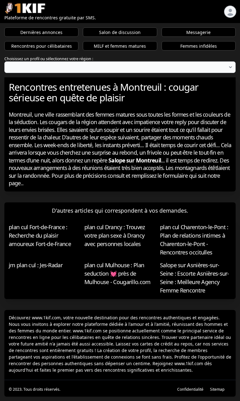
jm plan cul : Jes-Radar (35, 265)
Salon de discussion (120, 32)
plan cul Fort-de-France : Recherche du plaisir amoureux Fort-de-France (40, 235)
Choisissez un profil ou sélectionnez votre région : (48, 58)
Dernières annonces (41, 32)
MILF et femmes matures (120, 46)
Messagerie (198, 32)
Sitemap (217, 389)
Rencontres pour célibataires (41, 46)
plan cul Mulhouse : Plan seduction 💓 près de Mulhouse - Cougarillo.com (117, 273)
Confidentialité (190, 389)
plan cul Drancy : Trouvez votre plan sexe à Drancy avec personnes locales (114, 235)
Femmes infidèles (198, 46)
